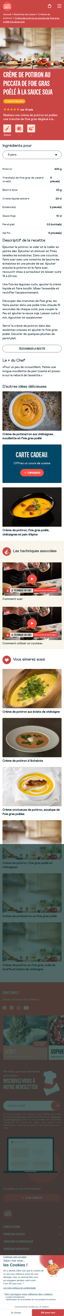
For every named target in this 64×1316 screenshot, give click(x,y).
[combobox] (8, 155)
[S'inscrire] (56, 1106)
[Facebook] (4, 1007)
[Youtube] (26, 1007)
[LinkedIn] (11, 1007)
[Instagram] (18, 1007)
